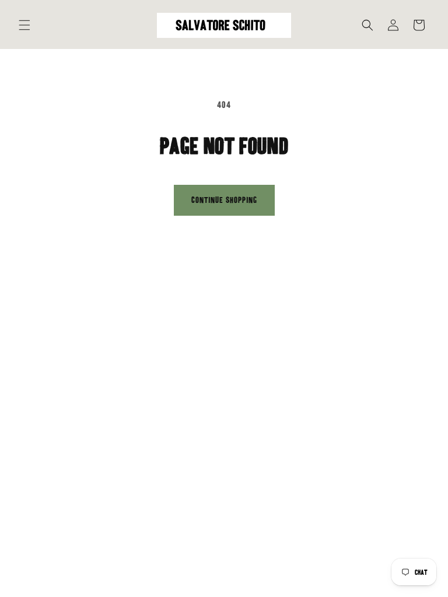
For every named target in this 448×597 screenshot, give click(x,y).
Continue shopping (224, 200)
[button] (24, 25)
